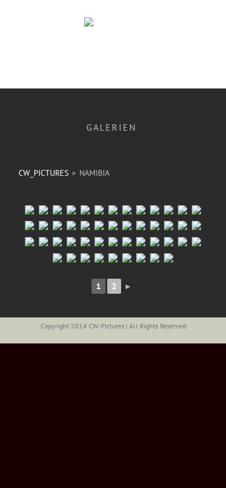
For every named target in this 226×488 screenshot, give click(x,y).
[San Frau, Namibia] (113, 258)
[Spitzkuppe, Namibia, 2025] (140, 210)
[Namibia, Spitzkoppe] (140, 241)
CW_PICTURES (43, 173)
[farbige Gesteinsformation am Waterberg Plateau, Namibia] (113, 225)
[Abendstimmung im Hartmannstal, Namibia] (71, 241)
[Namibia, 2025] (71, 210)
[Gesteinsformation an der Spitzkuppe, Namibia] (182, 225)
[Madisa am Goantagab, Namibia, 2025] (85, 210)
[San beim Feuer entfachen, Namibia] (71, 258)
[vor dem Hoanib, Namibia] (127, 225)
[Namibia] (57, 225)
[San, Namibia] (127, 258)
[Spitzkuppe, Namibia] (154, 225)
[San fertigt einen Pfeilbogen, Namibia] (99, 258)
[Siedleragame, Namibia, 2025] (196, 210)
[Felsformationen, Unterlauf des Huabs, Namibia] (43, 241)
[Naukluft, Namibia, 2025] (29, 210)
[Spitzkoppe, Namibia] (127, 241)
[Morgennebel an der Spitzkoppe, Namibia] (85, 241)
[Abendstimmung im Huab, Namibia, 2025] (43, 225)
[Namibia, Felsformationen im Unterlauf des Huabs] (182, 241)
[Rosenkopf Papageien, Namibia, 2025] (182, 210)
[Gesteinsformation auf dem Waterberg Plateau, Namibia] (99, 225)
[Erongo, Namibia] (85, 225)
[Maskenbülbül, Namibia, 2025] (168, 210)
